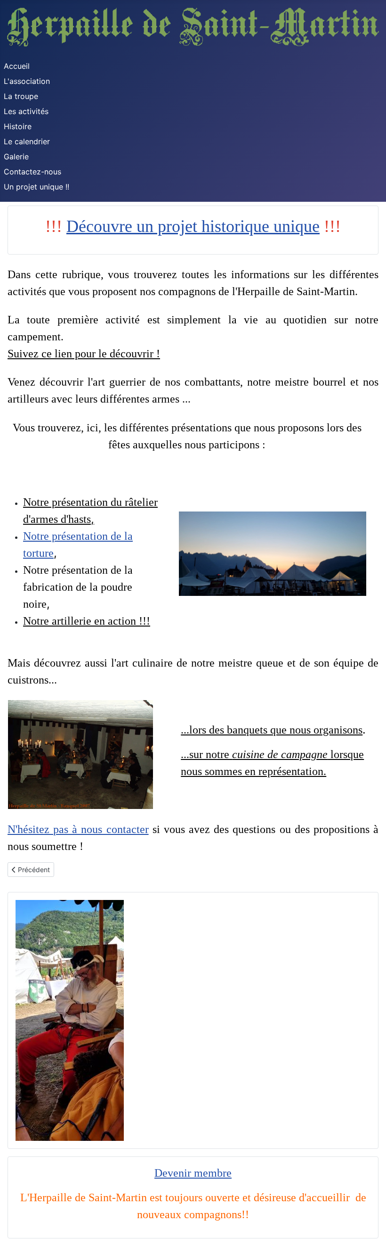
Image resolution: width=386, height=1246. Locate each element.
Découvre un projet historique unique (193, 226)
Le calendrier (27, 141)
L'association (27, 81)
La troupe (21, 96)
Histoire (18, 126)
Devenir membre (193, 1173)
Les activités (26, 111)
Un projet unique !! (36, 186)
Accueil (17, 66)
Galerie (16, 156)
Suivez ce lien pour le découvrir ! (84, 353)
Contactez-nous (32, 171)
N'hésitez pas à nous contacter (78, 829)
